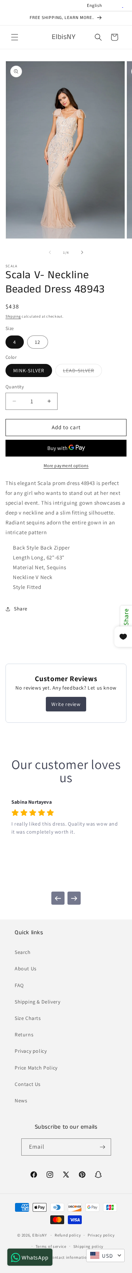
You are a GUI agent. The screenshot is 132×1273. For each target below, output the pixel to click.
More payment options (66, 465)
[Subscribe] (103, 1147)
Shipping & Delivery (37, 1001)
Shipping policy (88, 1246)
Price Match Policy (36, 1067)
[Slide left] (50, 252)
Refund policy (68, 1235)
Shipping (13, 316)
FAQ (19, 985)
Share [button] (20, 608)
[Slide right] (82, 252)
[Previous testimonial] (58, 898)
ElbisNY (39, 1235)
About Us (26, 968)
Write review (65, 704)
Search (23, 952)
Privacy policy (31, 1051)
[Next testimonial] (74, 898)
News (21, 1100)
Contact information (69, 1257)
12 (37, 342)
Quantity (15, 387)
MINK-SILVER (28, 370)
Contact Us (28, 1084)
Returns (24, 1034)
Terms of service (51, 1246)
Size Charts (28, 1018)
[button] (15, 37)
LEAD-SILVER (82, 372)
